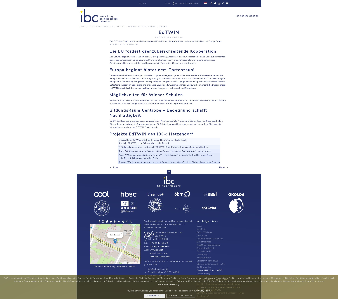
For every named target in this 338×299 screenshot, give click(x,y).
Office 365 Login (204, 232)
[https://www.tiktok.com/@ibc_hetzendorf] (107, 221)
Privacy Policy (203, 290)
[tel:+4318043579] (131, 221)
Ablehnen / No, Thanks (180, 295)
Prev (115, 167)
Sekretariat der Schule (207, 260)
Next (222, 167)
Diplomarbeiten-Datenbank (210, 238)
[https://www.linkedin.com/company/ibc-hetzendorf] (115, 221)
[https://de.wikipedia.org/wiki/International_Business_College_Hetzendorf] (127, 221)
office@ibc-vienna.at (159, 246)
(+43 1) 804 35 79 (159, 243)
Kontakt (132, 266)
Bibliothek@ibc (204, 241)
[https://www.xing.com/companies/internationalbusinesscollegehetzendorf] (123, 221)
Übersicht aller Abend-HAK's (211, 264)
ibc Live (120, 27)
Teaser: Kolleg (203, 273)
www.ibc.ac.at (156, 249)
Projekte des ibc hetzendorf (142, 27)
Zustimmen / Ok (155, 295)
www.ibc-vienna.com (160, 256)
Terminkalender (204, 251)
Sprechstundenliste (206, 248)
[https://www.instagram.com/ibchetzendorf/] (103, 221)
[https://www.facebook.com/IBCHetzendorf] (99, 221)
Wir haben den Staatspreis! (186, 3)
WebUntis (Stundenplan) (208, 245)
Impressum (122, 266)
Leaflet (125, 263)
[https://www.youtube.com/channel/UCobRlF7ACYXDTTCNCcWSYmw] (119, 221)
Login (167, 3)
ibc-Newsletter (204, 267)
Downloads (202, 254)
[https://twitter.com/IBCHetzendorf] (111, 221)
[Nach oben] (169, 172)
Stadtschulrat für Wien (123, 44)
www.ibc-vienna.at (159, 253)
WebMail (201, 229)
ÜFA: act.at (202, 235)
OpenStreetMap (135, 263)
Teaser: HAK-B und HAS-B (100, 27)
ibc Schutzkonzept (247, 15)
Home (82, 27)
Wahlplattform (204, 257)
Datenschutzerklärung (104, 266)
